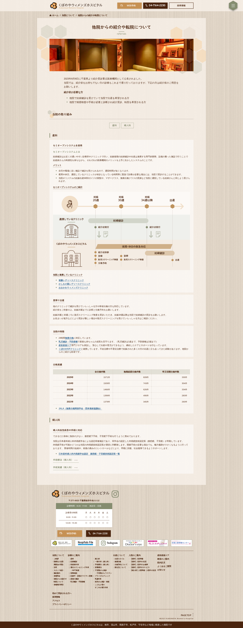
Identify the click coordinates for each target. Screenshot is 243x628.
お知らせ (161, 570)
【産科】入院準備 (136, 559)
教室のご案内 (163, 559)
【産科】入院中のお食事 (139, 565)
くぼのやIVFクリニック (70, 349)
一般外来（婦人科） (102, 562)
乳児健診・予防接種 (68, 341)
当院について (58, 555)
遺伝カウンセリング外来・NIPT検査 (79, 568)
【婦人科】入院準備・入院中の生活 (143, 570)
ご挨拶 (56, 559)
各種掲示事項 (58, 585)
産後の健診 (74, 579)
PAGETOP (186, 615)
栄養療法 (98, 567)
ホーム (55, 15)
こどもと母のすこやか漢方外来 (101, 586)
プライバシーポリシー (62, 604)
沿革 (55, 567)
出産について (119, 555)
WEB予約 (131, 6)
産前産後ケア (65, 345)
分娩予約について (121, 565)
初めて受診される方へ (62, 593)
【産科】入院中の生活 (138, 562)
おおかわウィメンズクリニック (73, 287)
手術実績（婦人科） (63, 467)
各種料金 (57, 576)
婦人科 (127, 125)
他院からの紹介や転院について (60, 580)
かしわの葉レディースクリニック (74, 284)
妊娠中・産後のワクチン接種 (81, 576)
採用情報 (181, 6)
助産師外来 (74, 565)
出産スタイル (119, 559)
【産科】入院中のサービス (139, 567)
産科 (114, 125)
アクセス (56, 600)
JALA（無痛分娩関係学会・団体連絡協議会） (80, 408)
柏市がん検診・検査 (102, 582)
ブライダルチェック (102, 576)
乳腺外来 (98, 579)
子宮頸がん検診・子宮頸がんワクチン (103, 571)
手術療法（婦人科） (63, 460)
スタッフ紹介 (58, 570)
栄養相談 (73, 573)
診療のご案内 (74, 555)
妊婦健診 (73, 562)
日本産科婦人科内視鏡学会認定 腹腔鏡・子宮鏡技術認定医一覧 (89, 454)
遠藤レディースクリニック (71, 280)
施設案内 (57, 573)
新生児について (120, 567)
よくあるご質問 (164, 566)
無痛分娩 (69, 338)
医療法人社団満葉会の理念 (58, 563)
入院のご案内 (135, 555)
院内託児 (161, 562)
